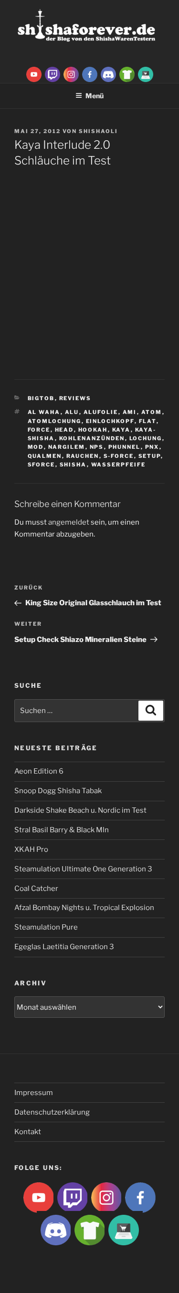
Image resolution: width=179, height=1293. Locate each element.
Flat (148, 421)
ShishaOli (98, 131)
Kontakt (27, 1131)
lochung (145, 438)
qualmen (45, 456)
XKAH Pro (31, 849)
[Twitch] (52, 74)
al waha (44, 412)
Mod (36, 447)
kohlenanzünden (92, 438)
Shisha (73, 464)
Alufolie (101, 412)
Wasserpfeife (118, 464)
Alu (72, 412)
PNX (152, 447)
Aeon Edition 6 (38, 771)
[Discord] (108, 74)
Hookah (93, 429)
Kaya (121, 429)
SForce (41, 464)
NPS (97, 447)
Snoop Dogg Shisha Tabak (58, 790)
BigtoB (41, 398)
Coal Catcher (36, 888)
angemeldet (68, 522)
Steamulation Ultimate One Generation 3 (83, 869)
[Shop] (145, 74)
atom (151, 412)
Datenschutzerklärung (52, 1112)
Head (64, 429)
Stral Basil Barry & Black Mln (61, 830)
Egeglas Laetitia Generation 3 (64, 946)
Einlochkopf (110, 421)
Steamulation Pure (46, 927)
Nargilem (66, 447)
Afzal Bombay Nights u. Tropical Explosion (84, 907)
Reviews (75, 398)
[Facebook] (89, 74)
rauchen (82, 456)
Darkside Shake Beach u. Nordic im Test (80, 810)
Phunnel (124, 447)
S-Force (119, 456)
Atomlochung (55, 421)
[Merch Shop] (127, 74)
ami (130, 412)
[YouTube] (33, 74)
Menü (94, 96)
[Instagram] (71, 74)
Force (39, 429)
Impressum (33, 1092)
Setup (149, 456)
